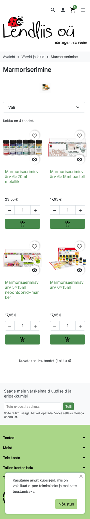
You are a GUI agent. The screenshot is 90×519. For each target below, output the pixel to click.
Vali (44, 107)
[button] (53, 10)
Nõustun (66, 504)
